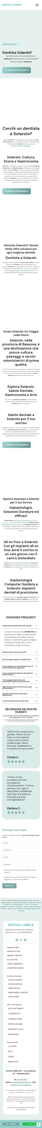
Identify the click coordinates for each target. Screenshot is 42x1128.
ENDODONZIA (13, 1034)
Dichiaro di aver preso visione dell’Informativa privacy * (20, 871)
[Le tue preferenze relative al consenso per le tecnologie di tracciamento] (38, 1124)
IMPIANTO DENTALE (14, 955)
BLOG (10, 1051)
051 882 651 (22, 1079)
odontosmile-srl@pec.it (21, 1085)
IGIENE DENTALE (14, 988)
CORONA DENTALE (15, 984)
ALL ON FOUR (12, 960)
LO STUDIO (12, 1046)
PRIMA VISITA (13, 1062)
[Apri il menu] (37, 5)
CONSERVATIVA (14, 1013)
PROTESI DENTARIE (15, 1024)
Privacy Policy (30, 1092)
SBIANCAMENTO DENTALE (18, 992)
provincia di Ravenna (24, 520)
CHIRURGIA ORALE (15, 1019)
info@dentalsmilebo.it (21, 1082)
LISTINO (11, 1056)
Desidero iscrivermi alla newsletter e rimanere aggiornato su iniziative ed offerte (20, 878)
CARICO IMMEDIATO (15, 964)
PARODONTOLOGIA (15, 1029)
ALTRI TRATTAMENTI (15, 1008)
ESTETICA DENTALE (15, 980)
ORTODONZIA (13, 997)
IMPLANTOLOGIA (13, 951)
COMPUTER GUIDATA (15, 968)
